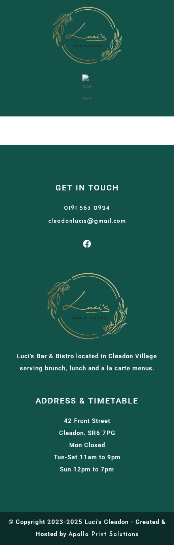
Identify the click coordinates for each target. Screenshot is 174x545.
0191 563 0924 (87, 208)
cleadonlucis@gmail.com (87, 221)
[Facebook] (87, 244)
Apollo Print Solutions (103, 535)
